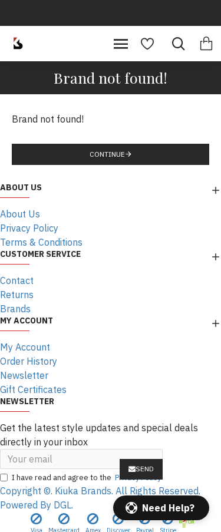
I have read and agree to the (86, 477)
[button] (161, 507)
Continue (107, 154)
